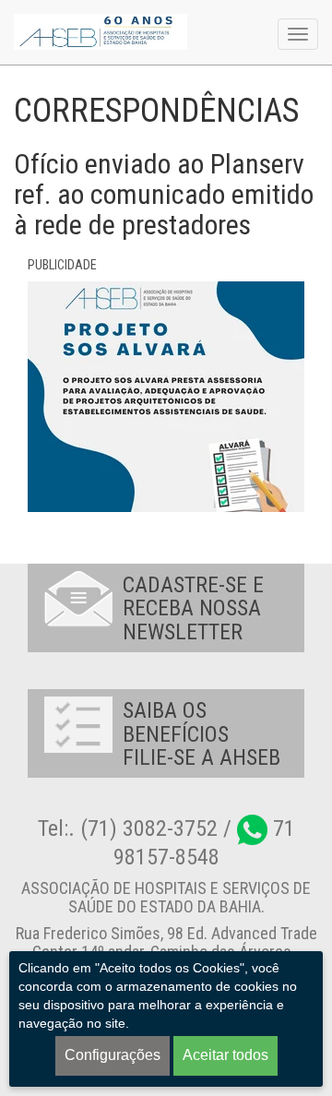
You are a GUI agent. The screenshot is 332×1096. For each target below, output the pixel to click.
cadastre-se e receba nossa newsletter (193, 608)
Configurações (112, 1055)
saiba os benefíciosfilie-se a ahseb (201, 733)
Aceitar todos (225, 1055)
